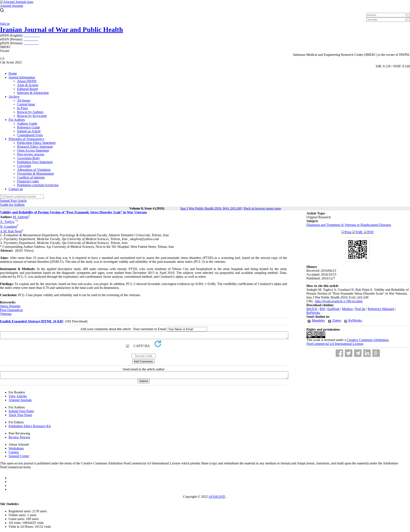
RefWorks (313, 313)
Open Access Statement (33, 150)
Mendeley (318, 320)
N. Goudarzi (8, 226)
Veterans (6, 314)
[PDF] (369, 232)
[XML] (358, 232)
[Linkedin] (367, 353)
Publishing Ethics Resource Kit (30, 426)
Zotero (336, 320)
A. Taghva (7, 222)
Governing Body (28, 158)
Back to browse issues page (262, 208)
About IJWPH (27, 81)
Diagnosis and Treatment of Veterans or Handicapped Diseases (348, 225)
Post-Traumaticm (11, 310)
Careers (14, 452)
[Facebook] (339, 353)
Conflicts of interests (31, 177)
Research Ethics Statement (35, 146)
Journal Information (22, 77)
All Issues (23, 100)
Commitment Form (30, 135)
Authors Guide (27, 123)
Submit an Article (29, 131)
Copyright (24, 166)
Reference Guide (28, 127)
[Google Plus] (376, 353)
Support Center (19, 456)
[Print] (346, 232)
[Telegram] (358, 353)
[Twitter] (348, 353)
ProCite (360, 309)
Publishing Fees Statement (35, 162)
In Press (22, 108)
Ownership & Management (35, 173)
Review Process (19, 437)
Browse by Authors (30, 112)
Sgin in (5, 23)
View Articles (18, 396)
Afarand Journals (11, 5)
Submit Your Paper (21, 411)
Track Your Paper (20, 415)
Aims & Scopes (27, 85)
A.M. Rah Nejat (11, 231)
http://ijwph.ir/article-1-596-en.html (338, 301)
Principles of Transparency (26, 139)
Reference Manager (381, 309)
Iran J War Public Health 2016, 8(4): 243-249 (211, 208)
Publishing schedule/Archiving (38, 185)
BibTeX (311, 309)
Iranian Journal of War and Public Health (61, 29)
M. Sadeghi (20, 217)
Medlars (347, 309)
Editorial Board (27, 89)
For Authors (17, 119)
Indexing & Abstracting (33, 93)
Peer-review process (30, 154)
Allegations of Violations (34, 169)
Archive (14, 96)
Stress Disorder (10, 306)
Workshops (16, 448)
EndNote (333, 309)
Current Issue (26, 104)
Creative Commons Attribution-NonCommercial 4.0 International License (347, 342)
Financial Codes (28, 181)
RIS (322, 309)
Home (13, 73)
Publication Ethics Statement (36, 143)
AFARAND (216, 496)
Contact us (16, 189)
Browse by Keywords (32, 116)
